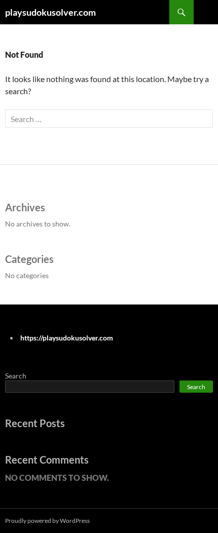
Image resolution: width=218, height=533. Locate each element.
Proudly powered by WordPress (47, 520)
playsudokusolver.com (50, 12)
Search (15, 375)
